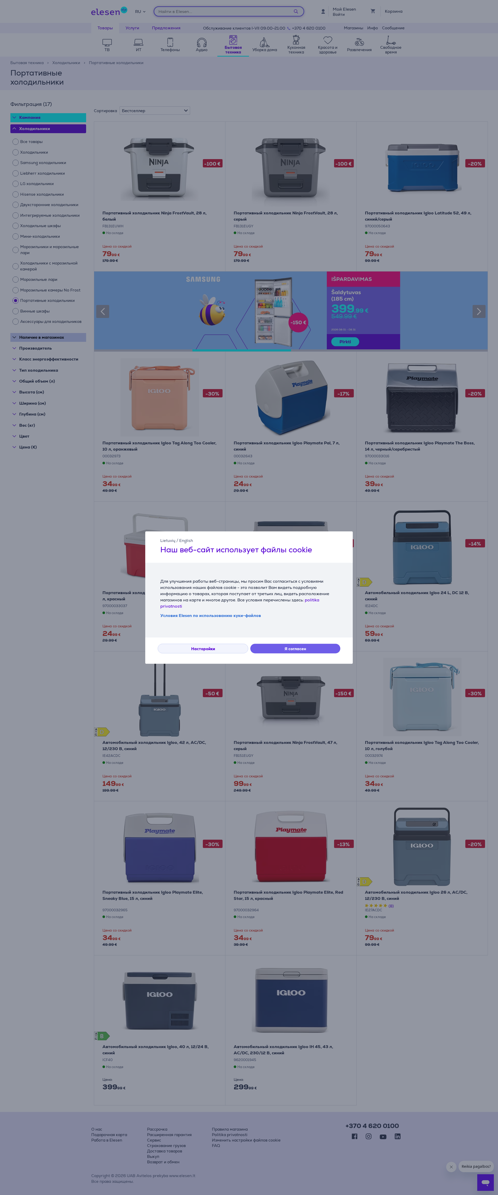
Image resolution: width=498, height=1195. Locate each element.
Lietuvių (167, 540)
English (186, 540)
